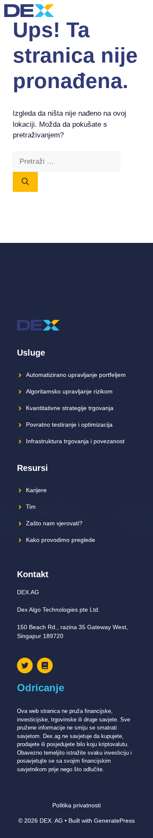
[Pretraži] (25, 182)
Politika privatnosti (76, 805)
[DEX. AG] (29, 10)
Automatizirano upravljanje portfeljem (76, 374)
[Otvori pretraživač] (127, 10)
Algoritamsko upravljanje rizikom (69, 391)
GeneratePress (114, 820)
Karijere (36, 490)
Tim (31, 506)
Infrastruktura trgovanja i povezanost (75, 441)
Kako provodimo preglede (60, 539)
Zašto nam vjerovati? (54, 523)
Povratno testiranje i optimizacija (69, 424)
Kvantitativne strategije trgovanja (69, 408)
